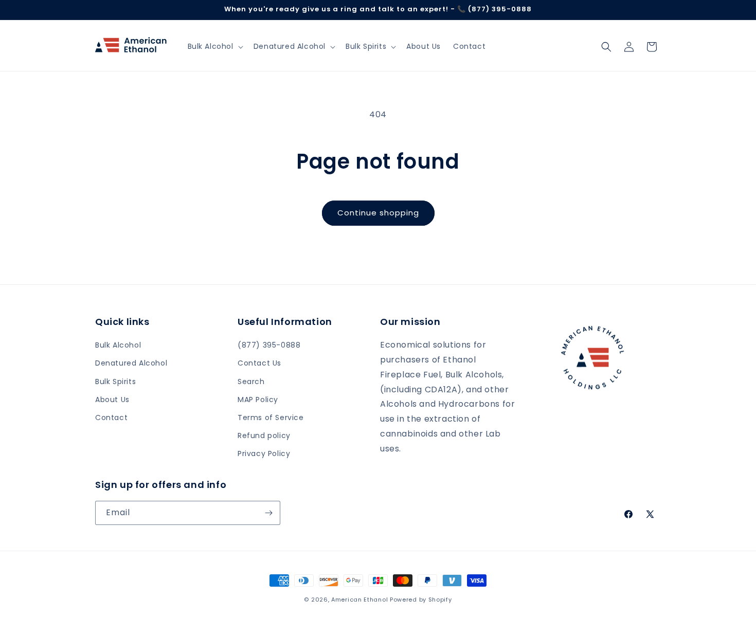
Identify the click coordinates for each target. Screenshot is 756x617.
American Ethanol (360, 599)
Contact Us (259, 363)
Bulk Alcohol (118, 345)
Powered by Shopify (421, 599)
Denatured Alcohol (131, 363)
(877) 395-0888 (269, 345)
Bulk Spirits (115, 381)
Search (251, 381)
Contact (111, 417)
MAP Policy (258, 399)
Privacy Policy (264, 453)
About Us (112, 399)
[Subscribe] (268, 513)
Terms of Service (271, 417)
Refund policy (264, 435)
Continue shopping (378, 212)
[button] (214, 46)
